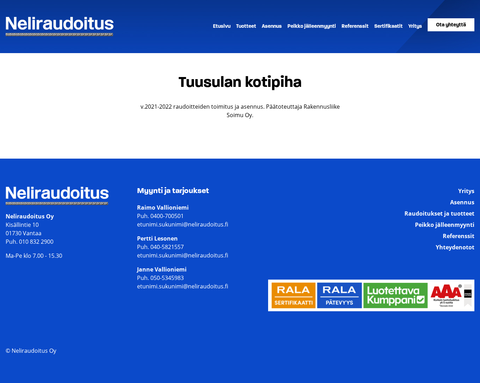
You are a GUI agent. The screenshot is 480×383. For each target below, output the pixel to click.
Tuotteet (246, 26)
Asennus (272, 26)
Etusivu (222, 26)
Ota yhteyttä (451, 25)
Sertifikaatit (388, 26)
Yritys (415, 26)
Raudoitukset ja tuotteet (439, 213)
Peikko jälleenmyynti (311, 26)
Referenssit (355, 26)
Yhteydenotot (455, 247)
